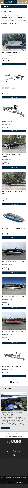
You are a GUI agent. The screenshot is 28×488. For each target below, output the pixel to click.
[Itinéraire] (22, 2)
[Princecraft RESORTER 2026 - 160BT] (14, 181)
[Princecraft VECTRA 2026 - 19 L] (14, 321)
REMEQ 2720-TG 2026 (8, 121)
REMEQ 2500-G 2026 (8, 88)
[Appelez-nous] (26, 2)
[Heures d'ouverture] (18, 2)
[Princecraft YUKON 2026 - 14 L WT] (14, 217)
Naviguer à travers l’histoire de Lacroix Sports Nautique (11, 413)
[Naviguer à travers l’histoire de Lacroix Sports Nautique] (14, 401)
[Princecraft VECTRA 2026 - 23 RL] (14, 251)
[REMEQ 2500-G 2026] (14, 77)
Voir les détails (14, 64)
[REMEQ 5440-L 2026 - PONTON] (14, 356)
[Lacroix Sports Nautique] (10, 2)
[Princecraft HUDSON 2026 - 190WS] (14, 144)
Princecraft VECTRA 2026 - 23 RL (13, 261)
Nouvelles (6, 389)
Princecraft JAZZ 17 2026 (11, 53)
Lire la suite (6, 428)
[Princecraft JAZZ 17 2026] (14, 42)
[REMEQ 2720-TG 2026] (14, 111)
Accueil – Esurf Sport (17, 23)
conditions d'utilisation (19, 478)
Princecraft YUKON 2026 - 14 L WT (14, 228)
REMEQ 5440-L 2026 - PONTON (11, 366)
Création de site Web (9, 482)
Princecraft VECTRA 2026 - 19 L (13, 331)
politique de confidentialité (7, 478)
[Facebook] (14, 455)
